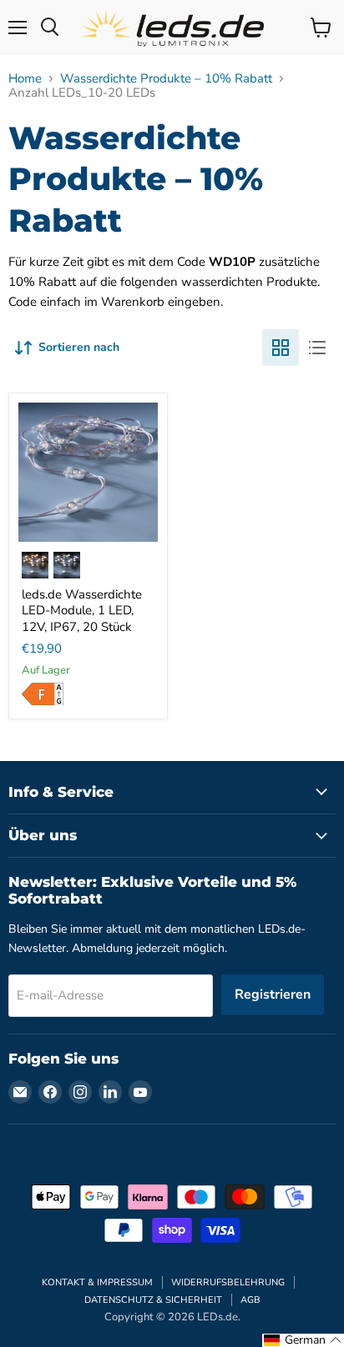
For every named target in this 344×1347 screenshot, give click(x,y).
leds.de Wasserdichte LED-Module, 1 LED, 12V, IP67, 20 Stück (82, 610)
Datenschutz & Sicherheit (153, 1300)
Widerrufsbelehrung (228, 1282)
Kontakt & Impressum (97, 1282)
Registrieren (273, 994)
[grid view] (280, 347)
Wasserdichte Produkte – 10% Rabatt (166, 79)
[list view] (317, 347)
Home (25, 79)
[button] (303, 1340)
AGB (250, 1300)
